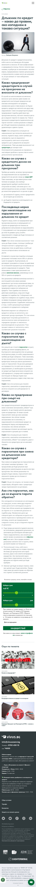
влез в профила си (23, 634)
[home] (4, 3)
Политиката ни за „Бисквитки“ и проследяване (13, 840)
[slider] (16, 592)
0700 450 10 (13, 745)
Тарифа (4, 804)
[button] (33, 3)
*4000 (7, 748)
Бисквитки (5, 808)
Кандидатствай (18, 628)
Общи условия (6, 800)
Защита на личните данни (10, 812)
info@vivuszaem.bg (11, 742)
